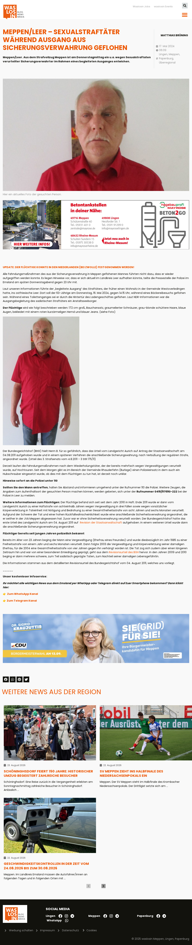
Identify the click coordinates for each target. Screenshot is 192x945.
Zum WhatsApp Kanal (22, 594)
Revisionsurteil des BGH (124, 552)
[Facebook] (60, 916)
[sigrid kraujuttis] (96, 662)
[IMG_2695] (96, 248)
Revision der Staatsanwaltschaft (101, 522)
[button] (185, 5)
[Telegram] (72, 916)
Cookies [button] (91, 930)
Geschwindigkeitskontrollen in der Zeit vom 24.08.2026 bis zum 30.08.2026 (46, 865)
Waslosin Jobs (141, 6)
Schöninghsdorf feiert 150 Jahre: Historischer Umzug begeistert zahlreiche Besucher (48, 773)
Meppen (174, 54)
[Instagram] (66, 916)
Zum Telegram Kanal (22, 601)
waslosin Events (163, 6)
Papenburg (166, 58)
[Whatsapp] (66, 920)
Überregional (167, 62)
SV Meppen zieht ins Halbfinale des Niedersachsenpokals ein (131, 773)
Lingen (163, 54)
